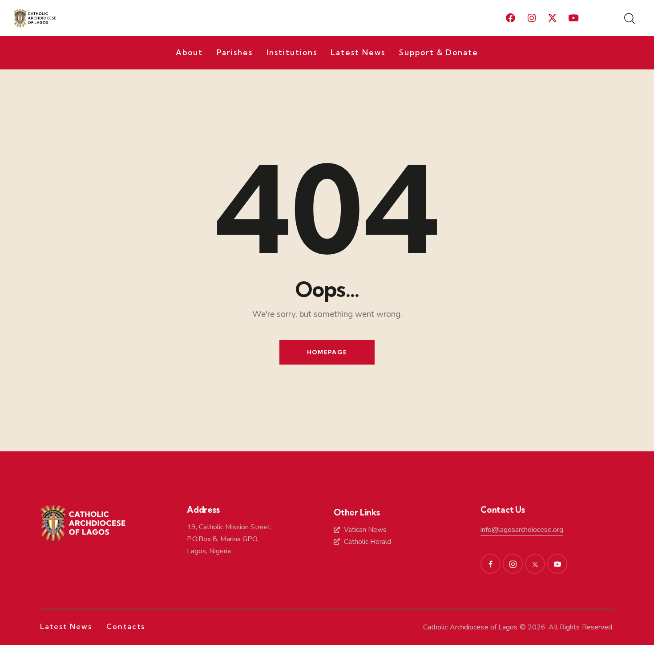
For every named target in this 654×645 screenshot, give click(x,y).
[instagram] (513, 564)
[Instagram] (531, 18)
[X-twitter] (552, 18)
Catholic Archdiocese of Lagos (470, 627)
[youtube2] (557, 564)
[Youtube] (573, 18)
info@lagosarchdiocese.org (521, 530)
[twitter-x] (535, 564)
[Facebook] (510, 18)
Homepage (327, 352)
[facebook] (490, 564)
